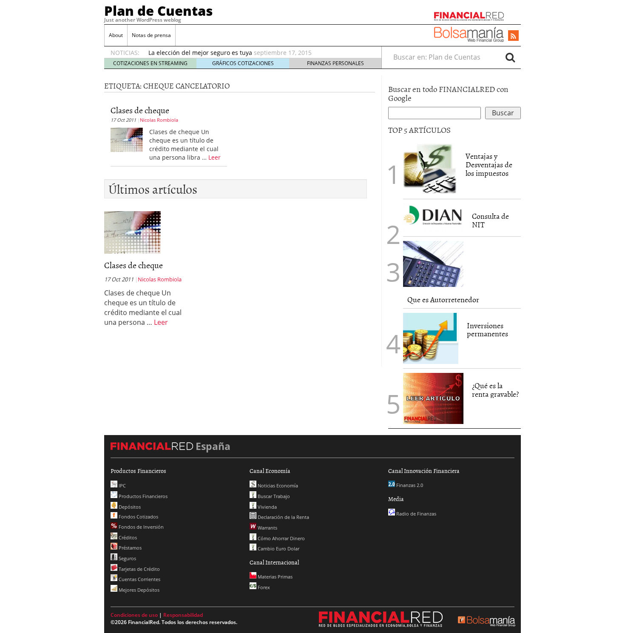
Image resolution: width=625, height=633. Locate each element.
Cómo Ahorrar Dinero (280, 538)
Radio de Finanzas (415, 513)
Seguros (126, 558)
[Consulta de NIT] (433, 217)
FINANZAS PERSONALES (335, 63)
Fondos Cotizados (137, 516)
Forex (263, 587)
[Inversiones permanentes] (430, 338)
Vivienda (266, 507)
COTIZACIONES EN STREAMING (150, 63)
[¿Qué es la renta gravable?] (433, 397)
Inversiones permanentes (487, 330)
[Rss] (513, 36)
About (116, 35)
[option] (257, 52)
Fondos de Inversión (140, 527)
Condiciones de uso (134, 615)
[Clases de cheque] (127, 139)
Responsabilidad (183, 615)
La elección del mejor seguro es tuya (200, 53)
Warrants (266, 527)
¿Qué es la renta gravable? (495, 390)
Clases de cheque (140, 109)
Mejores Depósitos (138, 590)
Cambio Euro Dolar (277, 548)
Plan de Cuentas (158, 11)
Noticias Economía (277, 485)
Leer (214, 157)
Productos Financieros (142, 496)
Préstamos (129, 547)
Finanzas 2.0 (409, 485)
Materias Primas (274, 576)
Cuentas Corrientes (138, 579)
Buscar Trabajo (273, 496)
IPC (121, 485)
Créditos (127, 537)
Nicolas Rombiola (159, 120)
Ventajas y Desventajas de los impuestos (489, 164)
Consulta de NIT (490, 220)
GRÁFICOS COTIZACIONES (243, 63)
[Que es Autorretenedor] (433, 264)
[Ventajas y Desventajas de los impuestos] (430, 169)
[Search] (510, 57)
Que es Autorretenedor (443, 299)
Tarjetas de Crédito (138, 569)
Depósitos (129, 507)
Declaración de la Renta (282, 517)
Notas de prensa (151, 35)
